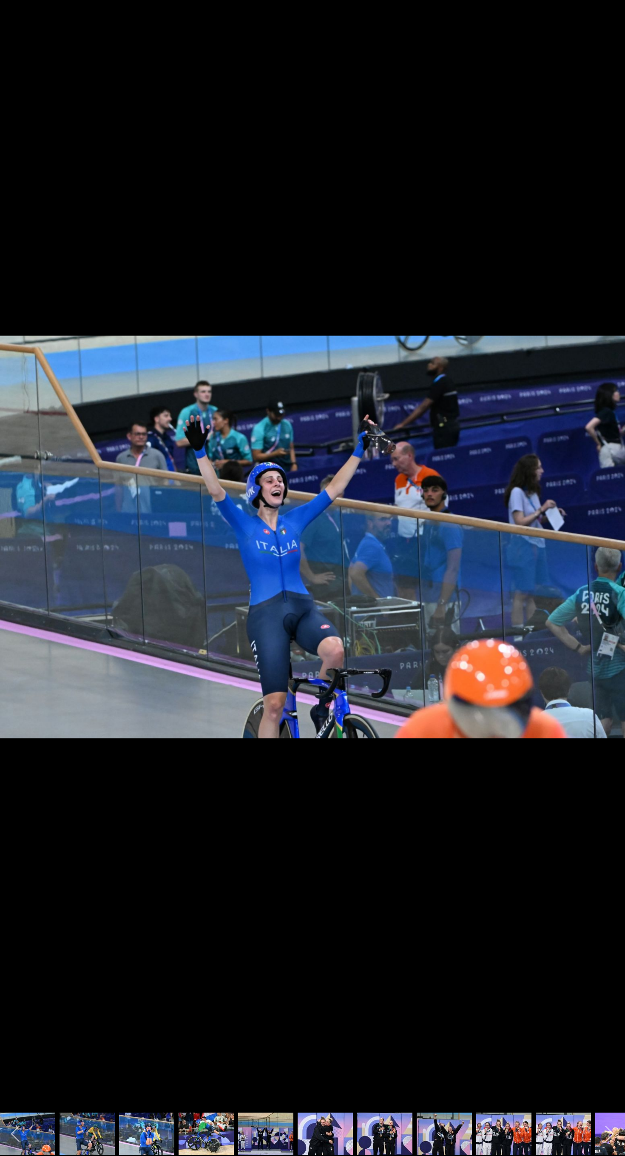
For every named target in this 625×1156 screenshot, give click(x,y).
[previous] (15, 565)
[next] (610, 565)
